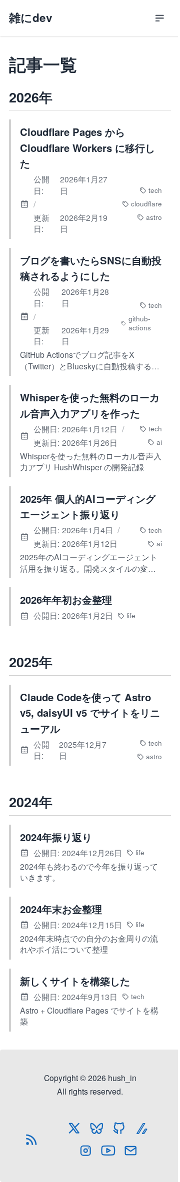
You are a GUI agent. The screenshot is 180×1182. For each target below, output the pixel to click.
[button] (159, 18)
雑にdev (30, 17)
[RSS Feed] (31, 1140)
